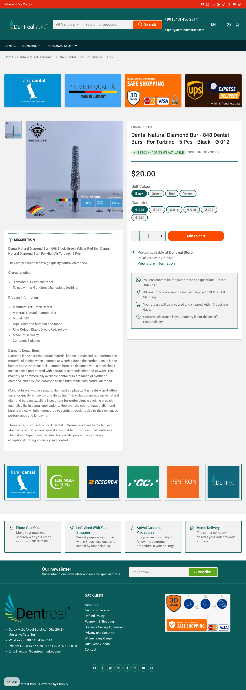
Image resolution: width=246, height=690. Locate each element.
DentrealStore (27, 684)
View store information (156, 263)
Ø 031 (139, 217)
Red (172, 193)
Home (8, 57)
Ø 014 (157, 210)
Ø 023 (209, 210)
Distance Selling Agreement (105, 627)
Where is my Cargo (98, 638)
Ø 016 (174, 210)
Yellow (188, 193)
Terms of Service (97, 610)
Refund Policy (95, 616)
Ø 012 (139, 210)
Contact (90, 649)
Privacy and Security (99, 633)
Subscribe (202, 572)
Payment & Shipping (99, 621)
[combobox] (122, 24)
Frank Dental (142, 127)
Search (150, 24)
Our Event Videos (97, 644)
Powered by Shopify (53, 684)
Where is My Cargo (18, 4)
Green (156, 193)
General (29, 46)
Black (139, 193)
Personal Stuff (60, 46)
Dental (10, 46)
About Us (91, 605)
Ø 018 (191, 210)
